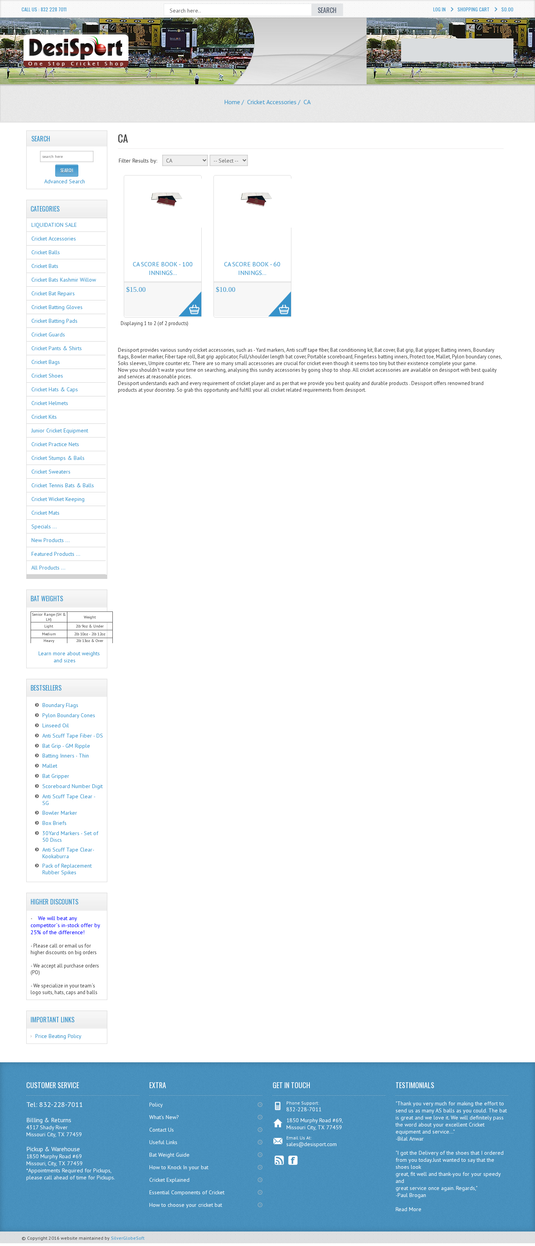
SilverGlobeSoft (128, 1238)
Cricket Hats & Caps (54, 389)
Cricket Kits (44, 416)
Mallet (49, 765)
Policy (156, 1104)
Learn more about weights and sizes (69, 657)
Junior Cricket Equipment (59, 430)
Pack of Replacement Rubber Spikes (67, 869)
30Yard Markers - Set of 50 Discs (70, 836)
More (185, 299)
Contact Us (161, 1129)
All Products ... (48, 567)
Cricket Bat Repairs (53, 293)
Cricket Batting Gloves (57, 307)
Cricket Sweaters (50, 471)
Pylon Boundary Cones (68, 715)
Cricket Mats (45, 512)
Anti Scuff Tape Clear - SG (68, 800)
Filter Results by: (138, 160)
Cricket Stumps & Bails (58, 457)
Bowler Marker (59, 812)
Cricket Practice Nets (55, 444)
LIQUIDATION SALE (54, 224)
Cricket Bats (44, 265)
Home (232, 102)
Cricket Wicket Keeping (58, 499)
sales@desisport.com (311, 1144)
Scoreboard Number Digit (72, 786)
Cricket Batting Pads (54, 320)
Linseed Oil (55, 725)
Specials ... (44, 526)
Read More (408, 1209)
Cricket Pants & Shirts (56, 348)
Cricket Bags (45, 361)
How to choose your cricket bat (185, 1204)
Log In (439, 9)
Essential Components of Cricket (186, 1192)
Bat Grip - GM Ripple (66, 745)
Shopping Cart (473, 9)
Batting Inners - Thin (65, 755)
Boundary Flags (60, 705)
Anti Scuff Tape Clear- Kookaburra (68, 853)
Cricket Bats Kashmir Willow (63, 279)
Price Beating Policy (58, 1036)
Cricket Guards (48, 334)
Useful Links (163, 1142)
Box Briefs (54, 822)
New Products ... (50, 540)
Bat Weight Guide (169, 1154)
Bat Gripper (55, 775)
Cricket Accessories (271, 102)
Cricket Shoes (47, 375)
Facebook (293, 1160)
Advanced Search (64, 181)
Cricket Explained (169, 1179)
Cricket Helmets (49, 403)
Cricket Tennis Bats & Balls (62, 485)
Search (40, 138)
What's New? (164, 1117)
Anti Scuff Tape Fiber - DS (72, 735)
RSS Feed (279, 1160)
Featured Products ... (55, 553)
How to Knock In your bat (178, 1167)
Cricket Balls (45, 252)
